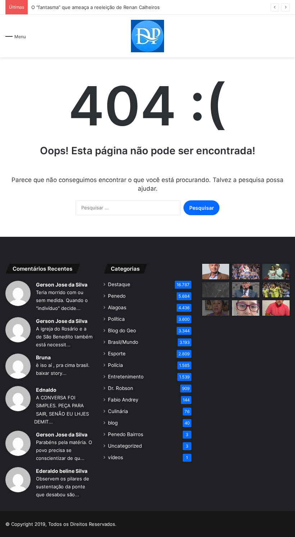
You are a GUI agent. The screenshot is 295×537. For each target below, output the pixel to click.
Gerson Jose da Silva (61, 284)
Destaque (119, 284)
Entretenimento (126, 377)
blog (113, 423)
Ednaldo (46, 390)
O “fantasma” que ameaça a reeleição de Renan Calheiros (95, 7)
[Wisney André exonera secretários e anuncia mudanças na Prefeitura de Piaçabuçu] (276, 308)
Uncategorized (125, 446)
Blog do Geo (122, 330)
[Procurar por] (286, 39)
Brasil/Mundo (123, 342)
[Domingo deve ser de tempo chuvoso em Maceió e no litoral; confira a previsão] (216, 290)
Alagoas (117, 307)
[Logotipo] (147, 36)
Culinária (118, 411)
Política (116, 319)
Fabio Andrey (123, 400)
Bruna (43, 357)
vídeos (115, 457)
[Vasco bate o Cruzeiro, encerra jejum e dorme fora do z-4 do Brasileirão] (276, 290)
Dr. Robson (120, 388)
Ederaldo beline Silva (61, 471)
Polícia (115, 365)
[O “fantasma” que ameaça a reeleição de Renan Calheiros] (216, 271)
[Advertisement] (246, 365)
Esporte (117, 353)
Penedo (117, 296)
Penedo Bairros (125, 434)
